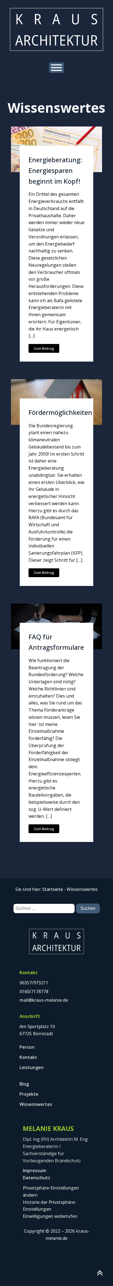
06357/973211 (33, 983)
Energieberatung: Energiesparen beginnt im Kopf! (55, 170)
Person (27, 1047)
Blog (24, 1084)
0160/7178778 (33, 991)
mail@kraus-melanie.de (43, 1000)
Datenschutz (36, 1178)
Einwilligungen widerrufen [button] (50, 1216)
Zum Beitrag (44, 348)
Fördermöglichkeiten (60, 412)
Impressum (34, 1170)
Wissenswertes (35, 1104)
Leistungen (31, 1067)
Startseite (52, 889)
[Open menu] (56, 67)
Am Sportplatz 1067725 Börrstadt (37, 1030)
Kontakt (28, 1057)
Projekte (28, 1094)
